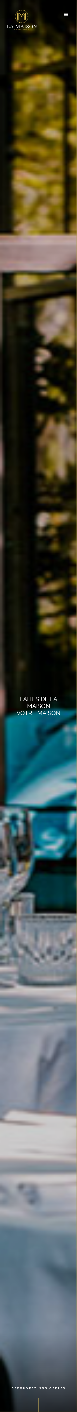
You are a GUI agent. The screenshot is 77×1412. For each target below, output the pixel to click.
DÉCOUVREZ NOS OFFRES (38, 1388)
